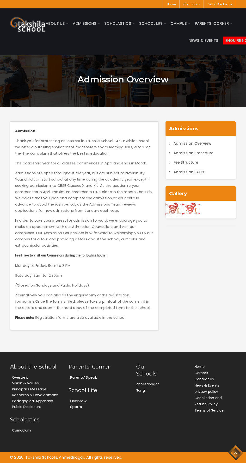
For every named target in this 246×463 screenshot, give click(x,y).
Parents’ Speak (83, 377)
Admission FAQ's (188, 172)
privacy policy (206, 391)
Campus (179, 23)
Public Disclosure (220, 4)
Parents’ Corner (212, 23)
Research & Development (35, 394)
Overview (20, 377)
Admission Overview (192, 143)
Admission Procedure (193, 153)
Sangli (141, 390)
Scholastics (118, 23)
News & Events (203, 40)
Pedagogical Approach (32, 400)
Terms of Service (209, 410)
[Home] (28, 24)
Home (171, 4)
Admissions (85, 23)
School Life (151, 23)
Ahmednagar (147, 384)
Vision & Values (25, 383)
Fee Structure (185, 162)
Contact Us (204, 379)
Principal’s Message (29, 389)
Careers (201, 372)
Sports (76, 406)
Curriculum (21, 430)
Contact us (191, 4)
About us (56, 23)
